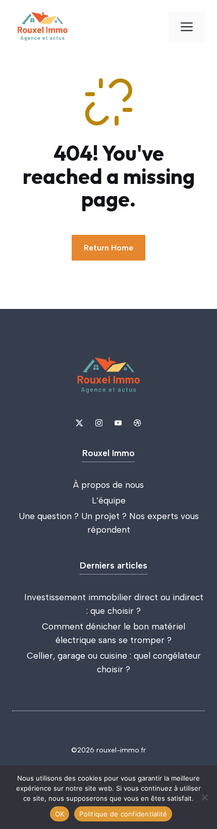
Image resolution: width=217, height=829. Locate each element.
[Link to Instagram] (98, 422)
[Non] (204, 797)
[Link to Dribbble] (137, 422)
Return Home (108, 247)
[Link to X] (79, 422)
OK (60, 814)
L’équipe (109, 500)
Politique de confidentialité (123, 814)
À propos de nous (108, 485)
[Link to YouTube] (118, 422)
